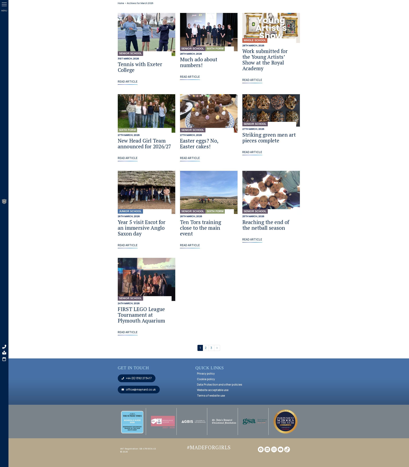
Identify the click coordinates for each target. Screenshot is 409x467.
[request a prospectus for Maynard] (4, 352)
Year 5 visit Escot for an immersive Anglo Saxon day (142, 228)
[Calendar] (4, 359)
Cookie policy (206, 379)
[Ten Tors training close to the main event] (209, 192)
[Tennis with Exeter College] (146, 34)
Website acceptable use (213, 390)
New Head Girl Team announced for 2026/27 (144, 143)
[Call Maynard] (4, 346)
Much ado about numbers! (198, 62)
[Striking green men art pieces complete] (271, 110)
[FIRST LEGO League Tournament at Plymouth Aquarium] (146, 279)
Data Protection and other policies (219, 384)
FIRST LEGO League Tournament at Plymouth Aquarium (141, 315)
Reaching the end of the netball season (265, 225)
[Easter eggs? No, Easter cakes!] (209, 113)
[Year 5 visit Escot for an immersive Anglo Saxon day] (146, 192)
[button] (4, 4)
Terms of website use (211, 395)
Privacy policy (206, 373)
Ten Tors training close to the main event (200, 228)
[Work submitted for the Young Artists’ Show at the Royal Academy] (271, 28)
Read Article (128, 81)
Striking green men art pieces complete (269, 137)
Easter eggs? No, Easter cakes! (199, 143)
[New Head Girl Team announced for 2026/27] (146, 113)
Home (121, 3)
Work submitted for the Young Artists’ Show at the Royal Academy (265, 60)
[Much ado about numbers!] (209, 32)
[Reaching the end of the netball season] (271, 192)
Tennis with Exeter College (140, 67)
